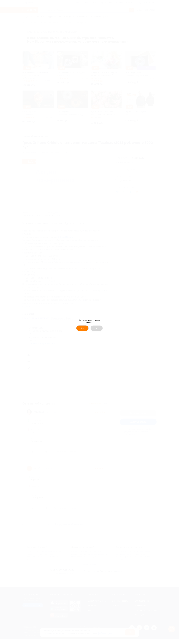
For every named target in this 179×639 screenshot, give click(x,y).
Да (82, 328)
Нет (96, 328)
